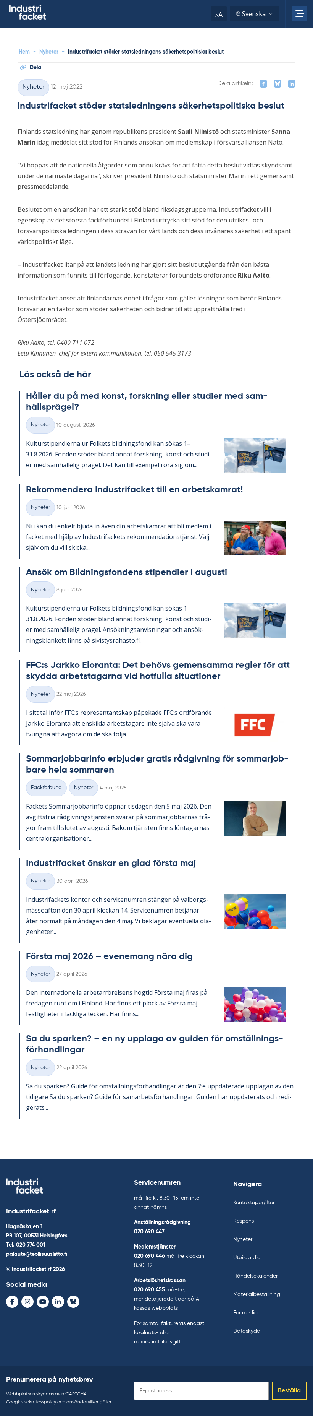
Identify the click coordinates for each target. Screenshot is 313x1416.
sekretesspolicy (40, 1402)
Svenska (254, 14)
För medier (246, 1312)
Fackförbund (46, 787)
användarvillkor (82, 1402)
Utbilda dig (247, 1257)
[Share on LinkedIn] (291, 84)
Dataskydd (246, 1331)
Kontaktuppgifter (253, 1202)
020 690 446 (149, 1256)
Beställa (289, 1391)
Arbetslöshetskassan (160, 1280)
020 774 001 (30, 1245)
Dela (35, 67)
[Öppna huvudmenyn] (299, 13)
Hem (24, 52)
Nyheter (48, 52)
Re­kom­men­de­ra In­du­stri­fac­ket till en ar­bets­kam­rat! (134, 489)
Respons (243, 1221)
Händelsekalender (255, 1276)
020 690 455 (149, 1290)
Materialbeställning (256, 1294)
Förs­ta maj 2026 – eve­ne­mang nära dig (109, 956)
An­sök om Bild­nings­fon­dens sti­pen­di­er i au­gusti (126, 572)
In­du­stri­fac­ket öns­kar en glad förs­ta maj (111, 863)
